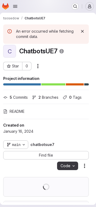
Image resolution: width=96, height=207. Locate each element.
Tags (75, 97)
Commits (19, 97)
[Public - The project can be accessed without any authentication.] (61, 51)
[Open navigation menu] (15, 6)
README (17, 111)
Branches (48, 97)
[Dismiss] (82, 31)
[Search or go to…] (75, 6)
